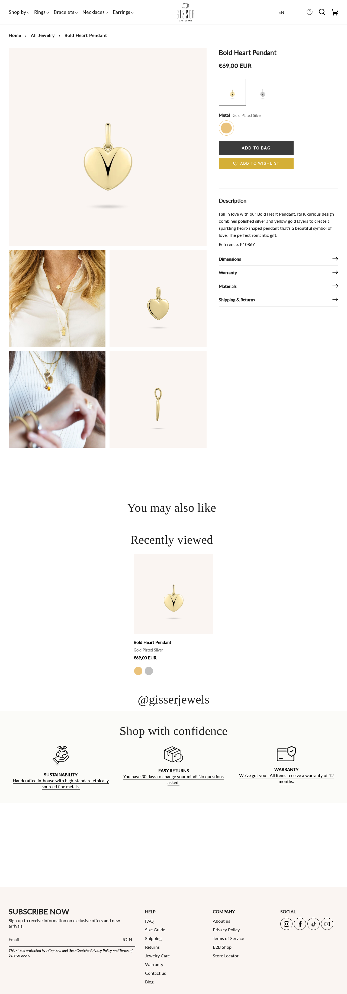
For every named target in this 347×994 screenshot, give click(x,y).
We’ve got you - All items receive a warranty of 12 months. (286, 778)
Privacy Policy (101, 950)
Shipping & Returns (237, 299)
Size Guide (155, 929)
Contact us (155, 973)
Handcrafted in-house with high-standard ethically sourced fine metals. (61, 783)
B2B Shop (222, 947)
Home (15, 35)
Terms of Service (228, 938)
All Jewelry (43, 35)
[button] (17, 12)
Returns (152, 947)
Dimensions (230, 258)
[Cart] (335, 12)
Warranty (228, 272)
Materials (228, 286)
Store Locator (226, 955)
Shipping (153, 938)
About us (221, 920)
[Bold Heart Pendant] (173, 594)
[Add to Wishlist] (207, 558)
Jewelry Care (157, 955)
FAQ (149, 920)
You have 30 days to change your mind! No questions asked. (173, 779)
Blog (149, 981)
